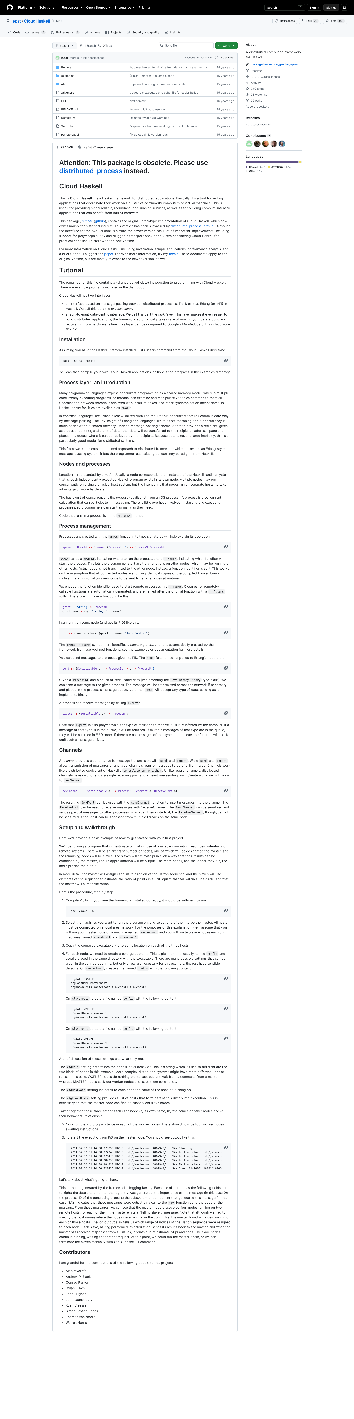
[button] (226, 360)
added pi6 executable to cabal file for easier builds (164, 92)
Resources (70, 7)
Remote (66, 67)
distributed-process (90, 171)
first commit (138, 101)
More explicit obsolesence (87, 57)
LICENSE (67, 101)
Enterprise (123, 7)
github (100, 221)
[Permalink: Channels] (56, 750)
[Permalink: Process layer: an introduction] (56, 382)
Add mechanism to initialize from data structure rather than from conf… (177, 67)
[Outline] (232, 147)
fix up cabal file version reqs (149, 134)
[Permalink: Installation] (56, 339)
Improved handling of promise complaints (157, 84)
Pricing (144, 7)
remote (87, 221)
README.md (69, 109)
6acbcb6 (190, 57)
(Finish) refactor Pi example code (152, 75)
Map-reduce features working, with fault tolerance (163, 126)
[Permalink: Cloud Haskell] (56, 186)
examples (67, 75)
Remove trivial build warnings (149, 117)
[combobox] (187, 45)
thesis (173, 254)
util (63, 84)
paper (108, 254)
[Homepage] (10, 7)
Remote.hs (68, 117)
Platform (25, 7)
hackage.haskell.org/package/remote (277, 64)
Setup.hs (67, 126)
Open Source (96, 7)
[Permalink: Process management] (56, 526)
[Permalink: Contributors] (56, 1252)
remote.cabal (70, 134)
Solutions (46, 7)
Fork (311, 20)
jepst (16, 21)
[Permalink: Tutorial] (56, 270)
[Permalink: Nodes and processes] (56, 464)
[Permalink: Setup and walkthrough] (56, 827)
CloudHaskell (37, 21)
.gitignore (67, 92)
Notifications (287, 20)
